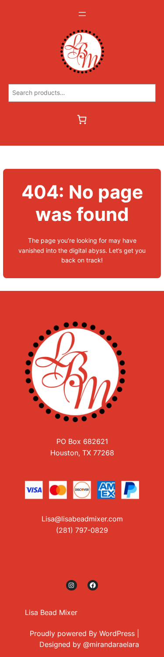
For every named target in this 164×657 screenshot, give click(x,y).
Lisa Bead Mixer (51, 612)
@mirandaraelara (111, 644)
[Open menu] (82, 14)
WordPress (117, 633)
